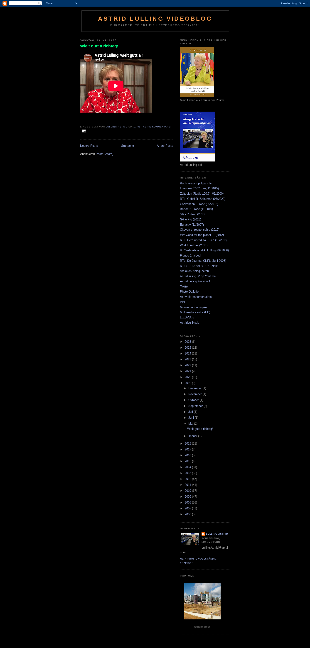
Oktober (194, 400)
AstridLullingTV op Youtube (198, 276)
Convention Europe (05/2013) (199, 204)
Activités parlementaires (196, 296)
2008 (188, 502)
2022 (188, 365)
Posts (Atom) (104, 154)
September (196, 406)
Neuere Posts (89, 145)
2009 (188, 496)
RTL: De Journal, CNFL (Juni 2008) (203, 260)
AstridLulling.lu (189, 322)
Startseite (127, 145)
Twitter (184, 286)
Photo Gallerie (189, 291)
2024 (188, 353)
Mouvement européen (194, 307)
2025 (188, 347)
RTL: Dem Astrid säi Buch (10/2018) (203, 240)
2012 (188, 479)
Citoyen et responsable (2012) (199, 229)
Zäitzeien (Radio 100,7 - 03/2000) (202, 193)
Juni (191, 417)
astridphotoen (202, 626)
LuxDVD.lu (187, 317)
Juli (191, 411)
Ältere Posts (165, 145)
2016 (188, 455)
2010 (188, 490)
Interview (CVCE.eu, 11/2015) (199, 188)
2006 (188, 514)
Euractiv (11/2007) (192, 224)
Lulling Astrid (217, 534)
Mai (191, 423)
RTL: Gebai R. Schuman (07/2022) (202, 199)
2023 (188, 359)
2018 (188, 443)
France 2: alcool (190, 255)
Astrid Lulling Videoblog (155, 18)
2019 (188, 383)
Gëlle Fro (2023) (190, 219)
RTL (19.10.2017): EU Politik (199, 266)
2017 (188, 449)
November (195, 394)
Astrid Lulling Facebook (195, 281)
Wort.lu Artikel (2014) (193, 245)
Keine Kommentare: (157, 126)
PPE (183, 302)
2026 (188, 341)
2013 (188, 473)
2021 (188, 371)
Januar (193, 436)
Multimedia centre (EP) (195, 312)
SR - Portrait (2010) (192, 214)
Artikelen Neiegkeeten (194, 271)
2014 (188, 467)
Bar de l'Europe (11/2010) (196, 209)
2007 (188, 508)
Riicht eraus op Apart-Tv (196, 183)
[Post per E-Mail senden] (84, 131)
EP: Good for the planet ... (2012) (202, 235)
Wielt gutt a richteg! (99, 46)
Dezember (195, 388)
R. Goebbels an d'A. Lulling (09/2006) (204, 250)
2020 (188, 377)
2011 (188, 485)
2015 (188, 461)
